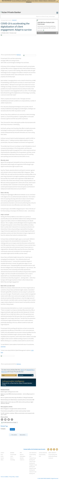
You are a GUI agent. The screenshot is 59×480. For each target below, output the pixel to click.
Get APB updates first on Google (9, 422)
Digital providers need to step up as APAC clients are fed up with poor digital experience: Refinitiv (17, 402)
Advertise (22, 458)
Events (2, 456)
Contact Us (22, 459)
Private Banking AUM (52, 454)
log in (22, 370)
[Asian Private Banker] (11, 12)
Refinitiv (19, 54)
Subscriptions (22, 456)
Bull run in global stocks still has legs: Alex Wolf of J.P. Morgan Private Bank (17, 397)
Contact (17, 476)
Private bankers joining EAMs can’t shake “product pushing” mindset (15, 411)
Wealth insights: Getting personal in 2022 (9, 391)
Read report (41, 32)
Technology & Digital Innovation (6, 20)
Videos (2, 459)
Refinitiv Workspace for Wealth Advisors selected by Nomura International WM (17, 399)
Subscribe (20, 375)
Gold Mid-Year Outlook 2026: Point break (46, 23)
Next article (23, 434)
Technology (12, 459)
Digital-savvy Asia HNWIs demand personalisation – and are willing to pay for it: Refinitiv (18, 394)
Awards (2, 458)
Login (3, 375)
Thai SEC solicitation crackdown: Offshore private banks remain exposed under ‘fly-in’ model (17, 413)
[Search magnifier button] (56, 16)
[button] (17, 422)
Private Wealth (13, 454)
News (2, 454)
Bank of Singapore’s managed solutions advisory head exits (13, 408)
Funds (11, 456)
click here (3, 346)
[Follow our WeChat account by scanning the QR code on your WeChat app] (57, 449)
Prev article (13, 434)
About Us (21, 454)
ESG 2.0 (11, 458)
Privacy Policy (12, 476)
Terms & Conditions (4, 476)
